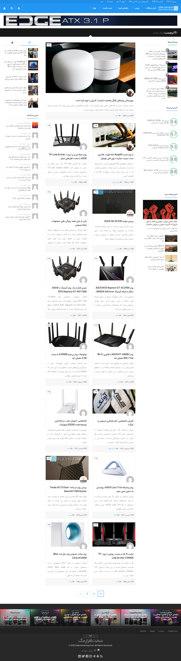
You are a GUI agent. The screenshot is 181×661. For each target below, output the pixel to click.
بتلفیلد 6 (110, 1)
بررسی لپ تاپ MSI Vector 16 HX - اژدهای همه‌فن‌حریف (156, 171)
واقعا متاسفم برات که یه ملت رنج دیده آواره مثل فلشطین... (17, 189)
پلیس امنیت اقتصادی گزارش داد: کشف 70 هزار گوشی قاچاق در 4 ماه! (15, 53)
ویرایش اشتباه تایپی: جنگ (21, 198)
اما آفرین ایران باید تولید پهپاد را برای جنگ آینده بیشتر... (18, 218)
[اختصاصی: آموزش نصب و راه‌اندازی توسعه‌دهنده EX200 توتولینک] (67, 401)
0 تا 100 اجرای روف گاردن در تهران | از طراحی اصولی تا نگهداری (154, 248)
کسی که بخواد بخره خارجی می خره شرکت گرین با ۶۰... (18, 179)
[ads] (90, 21)
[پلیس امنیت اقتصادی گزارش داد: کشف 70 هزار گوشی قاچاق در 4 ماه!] (33, 53)
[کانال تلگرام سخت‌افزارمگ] (94, 656)
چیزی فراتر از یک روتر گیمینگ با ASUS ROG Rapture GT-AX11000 (69, 290)
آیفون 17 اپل (120, 1)
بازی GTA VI (170, 1)
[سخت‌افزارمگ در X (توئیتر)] (83, 656)
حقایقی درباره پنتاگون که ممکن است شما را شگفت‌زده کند (154, 238)
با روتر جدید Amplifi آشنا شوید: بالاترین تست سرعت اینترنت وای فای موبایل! (115, 156)
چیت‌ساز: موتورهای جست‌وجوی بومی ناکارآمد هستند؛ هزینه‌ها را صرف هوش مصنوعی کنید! (15, 102)
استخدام (143, 631)
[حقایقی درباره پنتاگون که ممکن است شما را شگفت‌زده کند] (171, 238)
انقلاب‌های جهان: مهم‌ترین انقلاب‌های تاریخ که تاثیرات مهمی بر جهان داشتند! (161, 223)
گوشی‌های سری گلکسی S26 (138, 1)
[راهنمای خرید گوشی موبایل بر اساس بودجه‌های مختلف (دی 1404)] (105, 617)
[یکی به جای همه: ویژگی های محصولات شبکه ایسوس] (67, 202)
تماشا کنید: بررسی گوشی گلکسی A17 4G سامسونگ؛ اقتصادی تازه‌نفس (156, 159)
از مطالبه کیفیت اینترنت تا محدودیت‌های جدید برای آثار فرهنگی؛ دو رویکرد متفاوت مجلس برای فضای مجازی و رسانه (156, 93)
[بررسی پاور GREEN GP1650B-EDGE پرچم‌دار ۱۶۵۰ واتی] (172, 80)
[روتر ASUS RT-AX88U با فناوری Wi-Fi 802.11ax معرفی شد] (113, 335)
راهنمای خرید (123, 8)
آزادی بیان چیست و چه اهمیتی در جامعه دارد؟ (156, 268)
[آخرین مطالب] (29, 43)
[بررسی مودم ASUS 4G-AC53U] (113, 202)
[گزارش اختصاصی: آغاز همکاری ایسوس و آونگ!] (113, 401)
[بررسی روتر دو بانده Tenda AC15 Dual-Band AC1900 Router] (67, 468)
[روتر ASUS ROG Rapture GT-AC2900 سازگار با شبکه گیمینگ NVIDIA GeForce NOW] (113, 268)
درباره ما (161, 631)
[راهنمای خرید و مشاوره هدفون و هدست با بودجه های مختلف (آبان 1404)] (166, 617)
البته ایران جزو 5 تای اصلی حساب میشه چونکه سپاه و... (19, 208)
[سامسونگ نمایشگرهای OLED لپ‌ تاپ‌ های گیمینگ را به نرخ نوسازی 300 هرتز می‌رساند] (172, 68)
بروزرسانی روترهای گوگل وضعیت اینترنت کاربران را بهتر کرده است (104, 100)
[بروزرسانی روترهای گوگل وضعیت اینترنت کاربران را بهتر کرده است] (90, 67)
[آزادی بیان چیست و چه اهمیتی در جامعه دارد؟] (171, 267)
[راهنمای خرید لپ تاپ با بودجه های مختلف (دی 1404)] (45, 617)
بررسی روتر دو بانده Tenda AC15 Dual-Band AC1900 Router (68, 489)
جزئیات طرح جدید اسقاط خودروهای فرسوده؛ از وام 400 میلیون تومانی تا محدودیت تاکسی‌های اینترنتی (156, 55)
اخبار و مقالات (151, 8)
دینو (102, 1)
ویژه (94, 8)
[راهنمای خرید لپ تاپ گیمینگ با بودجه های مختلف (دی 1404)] (15, 617)
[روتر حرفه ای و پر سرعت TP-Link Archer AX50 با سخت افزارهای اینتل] (67, 135)
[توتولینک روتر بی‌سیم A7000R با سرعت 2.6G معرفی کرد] (67, 335)
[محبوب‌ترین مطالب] (12, 43)
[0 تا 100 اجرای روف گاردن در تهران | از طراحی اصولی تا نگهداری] (171, 248)
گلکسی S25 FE (157, 1)
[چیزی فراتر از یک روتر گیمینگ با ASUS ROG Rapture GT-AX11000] (67, 268)
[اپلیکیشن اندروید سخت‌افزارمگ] (97, 656)
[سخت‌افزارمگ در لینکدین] (79, 656)
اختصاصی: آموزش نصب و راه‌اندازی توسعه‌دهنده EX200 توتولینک (71, 423)
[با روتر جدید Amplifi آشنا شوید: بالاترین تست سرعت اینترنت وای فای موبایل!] (113, 135)
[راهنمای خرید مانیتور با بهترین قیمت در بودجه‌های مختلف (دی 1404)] (75, 617)
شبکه (116, 116)
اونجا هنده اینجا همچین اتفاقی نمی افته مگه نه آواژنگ (18, 127)
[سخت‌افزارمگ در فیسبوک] (87, 656)
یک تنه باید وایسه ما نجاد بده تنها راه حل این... (17, 137)
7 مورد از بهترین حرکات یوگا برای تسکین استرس (154, 258)
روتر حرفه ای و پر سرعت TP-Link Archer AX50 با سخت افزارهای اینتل (68, 156)
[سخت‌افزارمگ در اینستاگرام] (90, 656)
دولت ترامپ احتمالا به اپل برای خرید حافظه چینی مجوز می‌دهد (15, 78)
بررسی (137, 8)
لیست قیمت (107, 8)
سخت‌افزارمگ (172, 631)
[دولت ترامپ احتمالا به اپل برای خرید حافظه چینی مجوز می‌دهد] (33, 78)
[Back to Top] (90, 636)
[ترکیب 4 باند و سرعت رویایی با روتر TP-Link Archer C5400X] (113, 534)
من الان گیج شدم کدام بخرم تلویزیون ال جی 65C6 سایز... (17, 148)
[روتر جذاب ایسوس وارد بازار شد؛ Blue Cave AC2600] (67, 534)
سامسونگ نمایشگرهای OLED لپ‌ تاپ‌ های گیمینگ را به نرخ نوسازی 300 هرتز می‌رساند (155, 67)
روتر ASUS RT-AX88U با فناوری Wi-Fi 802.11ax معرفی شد (115, 356)
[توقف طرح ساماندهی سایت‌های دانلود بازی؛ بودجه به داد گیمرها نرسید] (33, 90)
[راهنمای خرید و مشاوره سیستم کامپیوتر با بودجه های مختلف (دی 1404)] (136, 617)
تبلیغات (152, 631)
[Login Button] (4, 8)
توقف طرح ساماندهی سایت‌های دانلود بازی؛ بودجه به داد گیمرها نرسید (15, 90)
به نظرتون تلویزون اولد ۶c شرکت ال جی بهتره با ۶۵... (18, 168)
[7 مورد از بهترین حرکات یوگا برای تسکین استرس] (171, 258)
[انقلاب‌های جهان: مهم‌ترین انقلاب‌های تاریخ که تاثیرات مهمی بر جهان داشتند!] (160, 209)
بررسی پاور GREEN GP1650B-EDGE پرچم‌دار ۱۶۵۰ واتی (155, 80)
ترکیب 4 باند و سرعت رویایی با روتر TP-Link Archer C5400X (115, 556)
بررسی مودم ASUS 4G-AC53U (118, 221)
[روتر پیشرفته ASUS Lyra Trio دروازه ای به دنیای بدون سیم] (113, 468)
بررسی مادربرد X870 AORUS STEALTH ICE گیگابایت (158, 146)
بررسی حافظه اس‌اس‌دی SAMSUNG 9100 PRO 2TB (156, 134)
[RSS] (101, 656)
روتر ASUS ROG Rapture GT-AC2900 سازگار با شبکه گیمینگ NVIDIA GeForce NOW (114, 291)
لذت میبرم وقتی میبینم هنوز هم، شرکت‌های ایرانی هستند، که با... (19, 158)
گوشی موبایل (116, 182)
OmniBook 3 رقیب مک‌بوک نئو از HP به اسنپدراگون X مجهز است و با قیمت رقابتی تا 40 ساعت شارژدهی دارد (15, 65)
